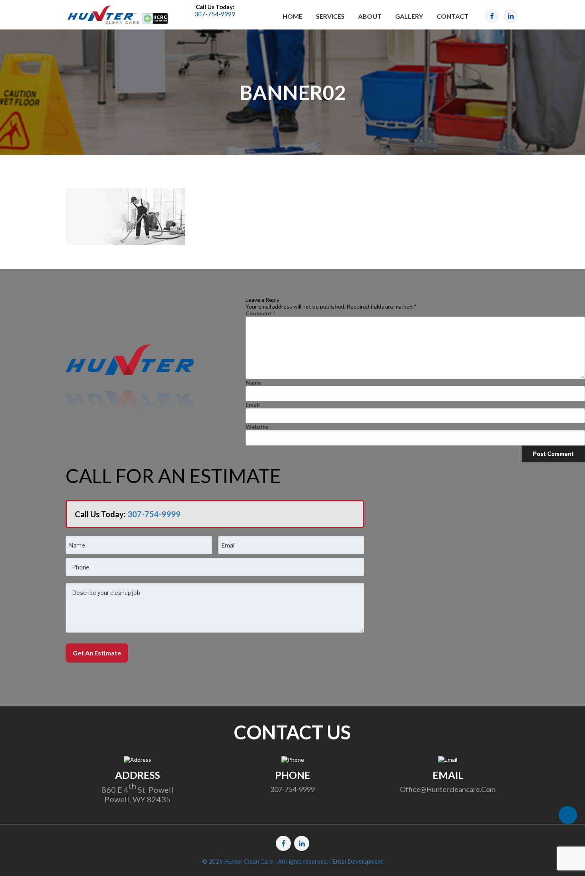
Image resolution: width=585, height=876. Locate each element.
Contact (452, 16)
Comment (260, 313)
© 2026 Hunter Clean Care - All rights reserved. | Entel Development (292, 861)
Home (292, 16)
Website (257, 426)
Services (330, 16)
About (370, 16)
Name (253, 382)
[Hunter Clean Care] (103, 14)
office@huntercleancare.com (447, 789)
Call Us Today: (215, 10)
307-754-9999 (154, 514)
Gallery (409, 16)
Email (253, 404)
